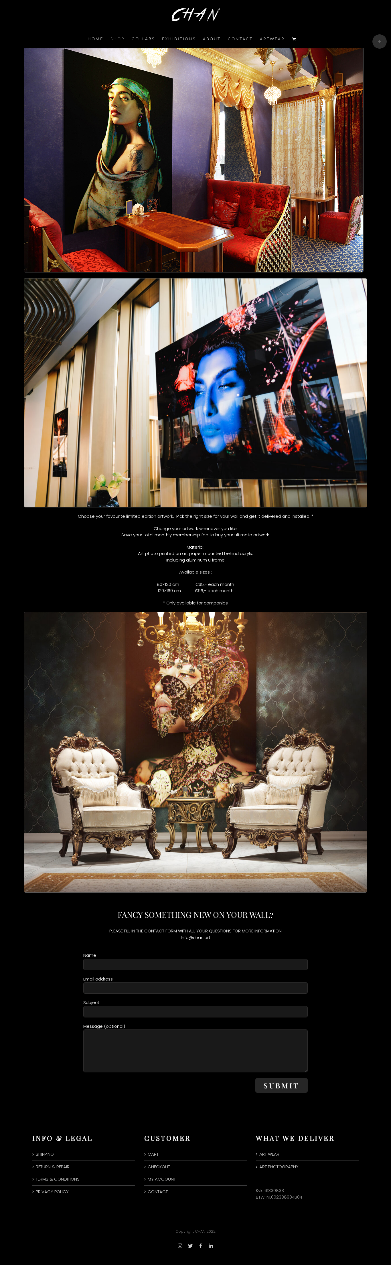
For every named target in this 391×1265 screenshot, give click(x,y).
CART (153, 1154)
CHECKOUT (159, 1167)
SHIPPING (45, 1154)
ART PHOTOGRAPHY (279, 1167)
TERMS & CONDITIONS (58, 1179)
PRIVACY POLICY (52, 1192)
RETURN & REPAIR (53, 1167)
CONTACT (158, 1192)
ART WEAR (269, 1154)
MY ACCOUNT (162, 1179)
